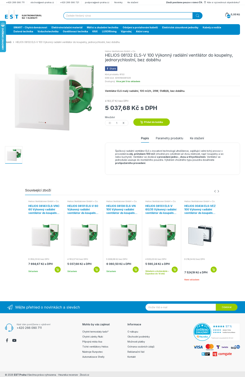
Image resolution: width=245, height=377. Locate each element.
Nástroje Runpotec (92, 351)
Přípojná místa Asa (92, 341)
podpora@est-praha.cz (97, 2)
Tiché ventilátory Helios (95, 346)
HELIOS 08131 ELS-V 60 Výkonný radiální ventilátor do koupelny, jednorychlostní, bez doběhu (82, 209)
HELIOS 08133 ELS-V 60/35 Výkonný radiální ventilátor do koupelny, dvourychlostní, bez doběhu (160, 209)
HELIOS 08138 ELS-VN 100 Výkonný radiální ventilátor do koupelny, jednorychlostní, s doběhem (121, 209)
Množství (110, 117)
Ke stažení (133, 2)
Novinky (118, 2)
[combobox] (133, 15)
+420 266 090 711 (15, 2)
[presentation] (215, 191)
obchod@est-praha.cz (42, 2)
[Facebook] (7, 341)
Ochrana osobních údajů (141, 346)
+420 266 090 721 (69, 2)
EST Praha (20, 374)
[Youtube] (14, 341)
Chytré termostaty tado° (95, 331)
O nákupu (133, 331)
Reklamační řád (136, 351)
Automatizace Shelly (93, 356)
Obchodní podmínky (139, 336)
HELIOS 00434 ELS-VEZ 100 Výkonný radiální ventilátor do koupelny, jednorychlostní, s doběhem (200, 209)
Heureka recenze (68, 374)
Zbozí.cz (84, 374)
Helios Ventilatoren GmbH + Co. (120, 51)
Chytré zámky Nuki (92, 336)
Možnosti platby (136, 341)
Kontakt (132, 356)
